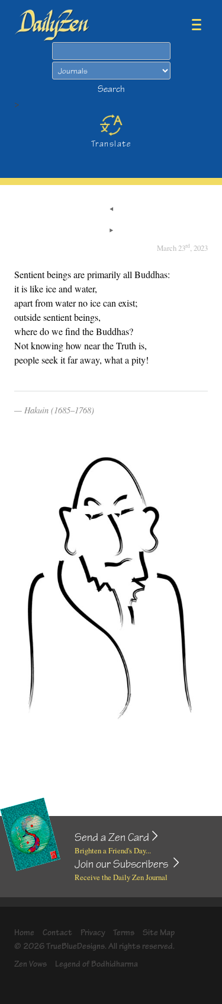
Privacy (93, 932)
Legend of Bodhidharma (96, 964)
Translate (111, 144)
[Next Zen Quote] (111, 231)
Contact (57, 932)
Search (111, 89)
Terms (123, 932)
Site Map (159, 932)
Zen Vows (30, 964)
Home (24, 932)
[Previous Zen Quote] (111, 210)
